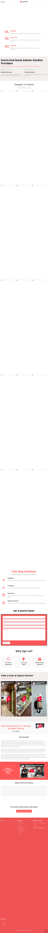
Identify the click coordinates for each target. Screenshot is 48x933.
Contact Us (20, 823)
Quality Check (21, 830)
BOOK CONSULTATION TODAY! (24, 811)
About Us (20, 825)
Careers (19, 832)
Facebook (4, 921)
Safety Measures (21, 827)
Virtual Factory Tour (22, 829)
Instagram (4, 923)
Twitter (3, 925)
